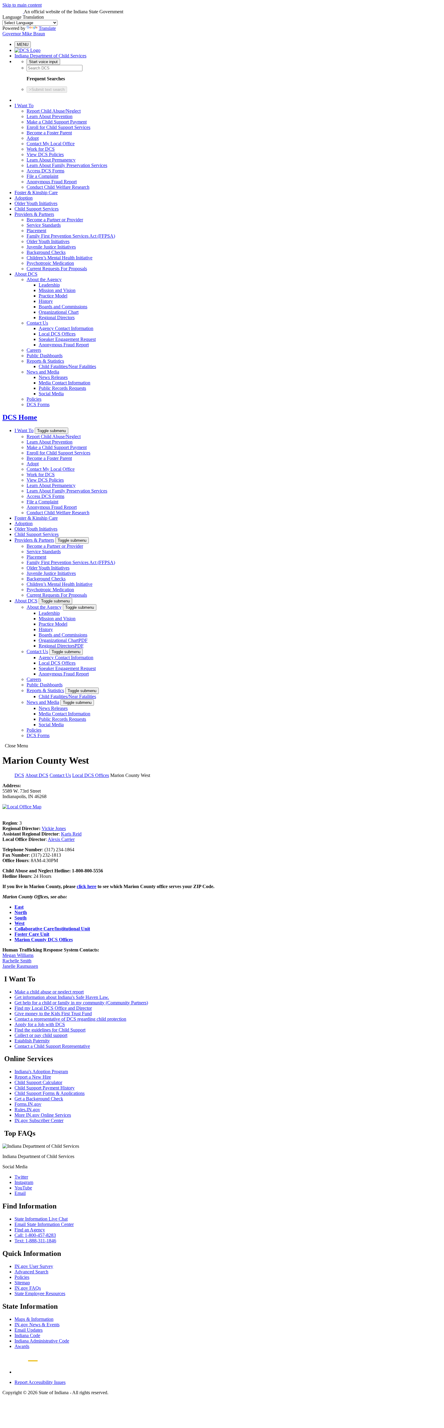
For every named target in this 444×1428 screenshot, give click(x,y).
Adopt (33, 138)
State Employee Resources (39, 1293)
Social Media (51, 393)
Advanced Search (31, 1271)
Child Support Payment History (44, 1087)
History (46, 301)
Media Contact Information (64, 382)
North (20, 912)
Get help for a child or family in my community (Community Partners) (81, 1002)
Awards (21, 1346)
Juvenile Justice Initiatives (51, 246)
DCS (19, 775)
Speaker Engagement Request (67, 339)
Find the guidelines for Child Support (49, 1029)
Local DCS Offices (57, 333)
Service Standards (44, 225)
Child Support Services (36, 208)
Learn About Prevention (49, 116)
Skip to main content (22, 5)
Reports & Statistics (45, 361)
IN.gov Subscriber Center (38, 1120)
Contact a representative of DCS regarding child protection (70, 1019)
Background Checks (46, 252)
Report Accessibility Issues (40, 1382)
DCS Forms (38, 404)
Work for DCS (41, 149)
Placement (36, 230)
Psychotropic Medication (50, 263)
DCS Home (19, 417)
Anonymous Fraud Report (52, 181)
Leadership (49, 284)
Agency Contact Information (66, 328)
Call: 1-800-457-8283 (35, 1235)
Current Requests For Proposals (57, 268)
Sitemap (22, 1282)
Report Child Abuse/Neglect (54, 111)
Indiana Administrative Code (41, 1340)
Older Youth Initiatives (35, 203)
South (20, 917)
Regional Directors (57, 317)
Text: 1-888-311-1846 (35, 1240)
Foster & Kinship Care (36, 192)
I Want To (24, 105)
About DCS (25, 274)
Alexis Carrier (61, 839)
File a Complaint (42, 176)
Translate (47, 28)
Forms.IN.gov (27, 1104)
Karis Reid (71, 833)
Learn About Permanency (51, 159)
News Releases (53, 377)
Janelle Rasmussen (20, 966)
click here (86, 886)
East (19, 907)
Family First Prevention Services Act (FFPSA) (71, 236)
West (19, 923)
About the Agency (44, 279)
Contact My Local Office (51, 143)
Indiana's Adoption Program (41, 1071)
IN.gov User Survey (33, 1266)
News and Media (43, 371)
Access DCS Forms (45, 170)
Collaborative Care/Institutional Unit (52, 928)
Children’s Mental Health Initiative (59, 257)
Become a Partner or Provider (55, 219)
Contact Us (37, 323)
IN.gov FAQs (27, 1288)
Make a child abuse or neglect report (49, 991)
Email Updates (28, 1330)
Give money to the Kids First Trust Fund (53, 1013)
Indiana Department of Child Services (50, 55)
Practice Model (53, 295)
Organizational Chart (59, 312)
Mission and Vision (57, 290)
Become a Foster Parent (49, 132)
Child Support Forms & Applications (49, 1093)
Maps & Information (33, 1319)
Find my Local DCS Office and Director (53, 1008)
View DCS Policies (45, 154)
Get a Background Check (38, 1098)
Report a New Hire (32, 1077)
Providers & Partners (34, 214)
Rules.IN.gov (27, 1109)
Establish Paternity (32, 1040)
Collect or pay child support (40, 1035)
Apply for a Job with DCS (39, 1024)
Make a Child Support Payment (57, 121)
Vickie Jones (54, 828)
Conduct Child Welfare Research (58, 187)
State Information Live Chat (41, 1218)
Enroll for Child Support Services (58, 127)
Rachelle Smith (16, 960)
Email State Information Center (44, 1224)
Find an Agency (29, 1229)
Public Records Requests (62, 388)
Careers (34, 350)
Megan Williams (18, 955)
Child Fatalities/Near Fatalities (67, 366)
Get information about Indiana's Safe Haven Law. (61, 997)
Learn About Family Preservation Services (67, 165)
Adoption (23, 198)
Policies (34, 399)
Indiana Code (27, 1335)
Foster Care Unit (31, 934)
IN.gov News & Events (37, 1324)
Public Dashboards (45, 355)
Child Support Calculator (38, 1082)
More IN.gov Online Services (42, 1115)
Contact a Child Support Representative (52, 1046)
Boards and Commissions (63, 306)
